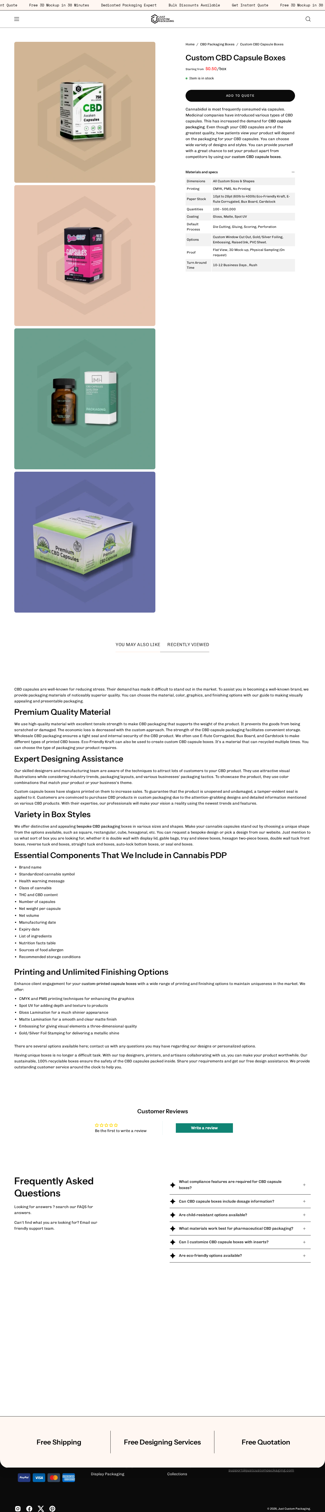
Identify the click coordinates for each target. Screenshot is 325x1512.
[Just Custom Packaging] (162, 19)
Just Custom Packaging (294, 1508)
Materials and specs (202, 172)
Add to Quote (240, 95)
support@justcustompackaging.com (261, 1470)
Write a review (204, 1128)
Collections (177, 1474)
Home (190, 44)
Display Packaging (107, 1474)
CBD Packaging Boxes (217, 44)
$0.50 (211, 68)
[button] (308, 19)
